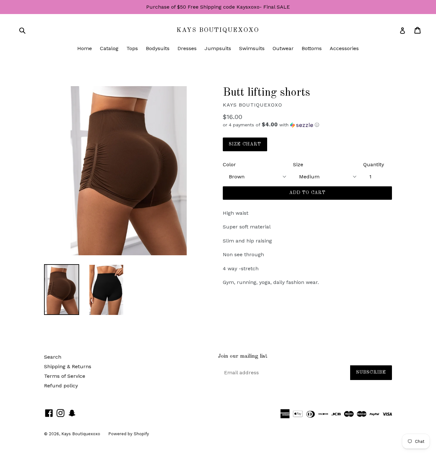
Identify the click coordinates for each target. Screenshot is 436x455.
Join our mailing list (242, 356)
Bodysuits (157, 48)
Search (52, 357)
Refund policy (61, 386)
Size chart (245, 144)
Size (298, 164)
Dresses (187, 48)
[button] (307, 125)
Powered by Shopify (128, 433)
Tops (132, 48)
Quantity (373, 164)
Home (84, 48)
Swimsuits (252, 48)
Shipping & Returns (67, 366)
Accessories (344, 48)
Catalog (109, 48)
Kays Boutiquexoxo (218, 30)
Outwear (283, 48)
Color (229, 164)
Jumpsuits (218, 48)
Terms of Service (64, 376)
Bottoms (312, 48)
